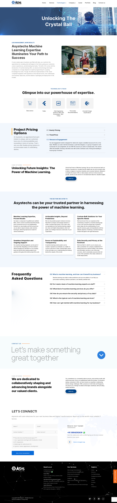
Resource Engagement (56, 140)
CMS (68, 482)
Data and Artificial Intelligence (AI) (75, 472)
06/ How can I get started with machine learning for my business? (75, 303)
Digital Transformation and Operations (76, 480)
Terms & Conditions (16, 499)
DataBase (69, 478)
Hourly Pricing (53, 130)
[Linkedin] (98, 498)
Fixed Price (52, 135)
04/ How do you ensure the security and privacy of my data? (73, 293)
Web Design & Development (74, 470)
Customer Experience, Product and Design (77, 484)
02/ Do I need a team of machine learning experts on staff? (72, 284)
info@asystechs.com (49, 470)
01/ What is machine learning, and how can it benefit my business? (75, 274)
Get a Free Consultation (23, 453)
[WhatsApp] (103, 498)
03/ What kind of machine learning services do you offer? (72, 289)
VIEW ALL (71, 178)
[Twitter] (89, 498)
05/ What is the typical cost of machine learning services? (72, 298)
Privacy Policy (25, 499)
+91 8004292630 (75, 432)
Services (93, 478)
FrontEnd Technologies (72, 476)
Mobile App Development (73, 474)
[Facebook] (94, 498)
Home (92, 470)
